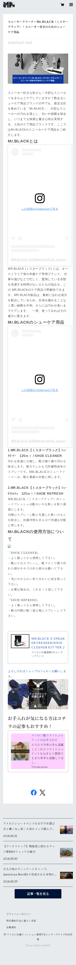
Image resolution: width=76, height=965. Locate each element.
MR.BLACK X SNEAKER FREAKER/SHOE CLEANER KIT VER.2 (48, 643)
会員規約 (11, 927)
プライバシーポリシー (18, 914)
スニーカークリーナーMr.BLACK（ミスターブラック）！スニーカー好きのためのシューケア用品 (38, 27)
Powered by (34, 945)
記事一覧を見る (38, 894)
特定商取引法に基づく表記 (21, 920)
